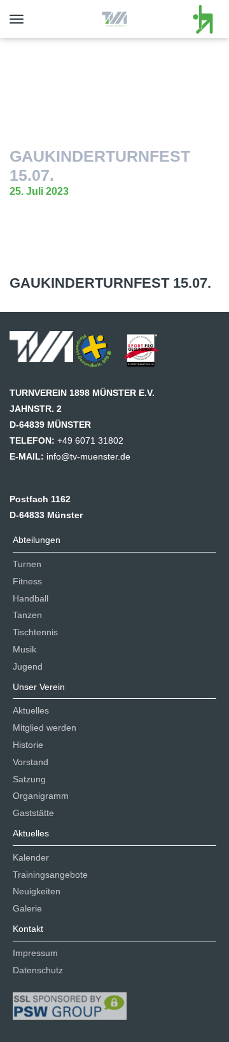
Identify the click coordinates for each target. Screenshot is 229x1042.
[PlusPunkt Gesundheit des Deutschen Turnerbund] (100, 354)
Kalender (31, 857)
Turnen (27, 564)
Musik (24, 649)
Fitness (27, 581)
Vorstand (30, 762)
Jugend (28, 666)
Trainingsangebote (50, 875)
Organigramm (41, 796)
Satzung (29, 779)
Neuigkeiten (36, 891)
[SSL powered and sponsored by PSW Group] (70, 1000)
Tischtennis (35, 632)
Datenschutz (38, 970)
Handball (30, 598)
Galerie (27, 908)
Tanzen (27, 615)
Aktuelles (31, 710)
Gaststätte (33, 813)
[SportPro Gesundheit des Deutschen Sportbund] (147, 354)
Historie (28, 745)
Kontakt (28, 929)
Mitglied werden (44, 727)
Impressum (35, 953)
